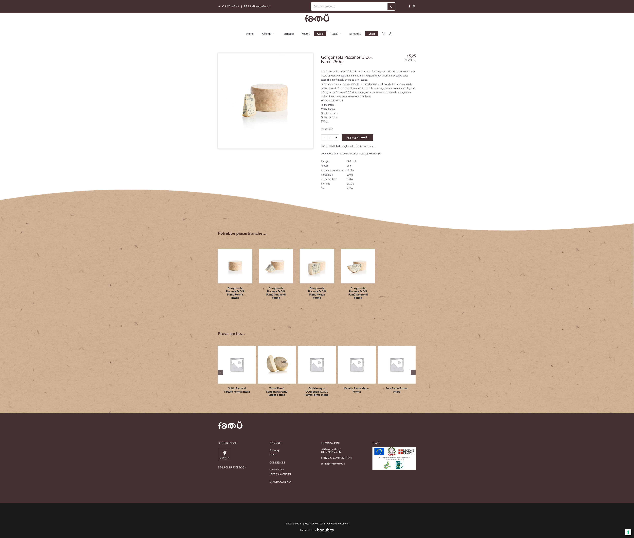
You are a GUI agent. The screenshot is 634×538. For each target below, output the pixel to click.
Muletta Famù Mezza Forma (357, 390)
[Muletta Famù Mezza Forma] (357, 365)
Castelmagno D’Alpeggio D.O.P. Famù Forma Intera (317, 391)
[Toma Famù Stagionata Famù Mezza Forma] (277, 365)
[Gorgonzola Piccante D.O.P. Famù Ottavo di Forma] (276, 266)
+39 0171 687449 (230, 6)
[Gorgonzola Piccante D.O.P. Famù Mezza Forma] (317, 266)
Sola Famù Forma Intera (396, 390)
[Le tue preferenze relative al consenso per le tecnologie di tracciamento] (628, 532)
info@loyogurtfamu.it (259, 6)
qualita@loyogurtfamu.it (333, 463)
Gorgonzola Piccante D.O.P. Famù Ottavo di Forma (276, 293)
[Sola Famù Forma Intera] (397, 365)
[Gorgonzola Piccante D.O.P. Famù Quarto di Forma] (358, 266)
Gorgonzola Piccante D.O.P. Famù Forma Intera (235, 293)
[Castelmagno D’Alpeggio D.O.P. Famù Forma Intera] (317, 365)
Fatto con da (308, 530)
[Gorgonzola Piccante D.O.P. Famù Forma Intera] (235, 266)
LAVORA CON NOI (280, 481)
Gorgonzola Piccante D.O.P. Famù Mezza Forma (317, 293)
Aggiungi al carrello (357, 137)
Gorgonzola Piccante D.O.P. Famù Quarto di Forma (358, 293)
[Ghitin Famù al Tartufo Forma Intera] (237, 365)
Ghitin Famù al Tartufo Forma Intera (237, 390)
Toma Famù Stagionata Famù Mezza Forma (276, 391)
